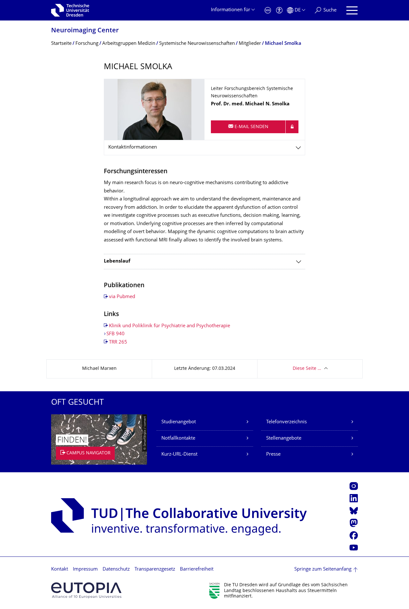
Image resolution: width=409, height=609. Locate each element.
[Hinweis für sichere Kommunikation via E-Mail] (292, 126)
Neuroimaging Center (85, 31)
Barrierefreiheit (196, 569)
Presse (273, 454)
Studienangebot (178, 422)
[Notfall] (267, 10)
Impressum (85, 569)
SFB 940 (115, 334)
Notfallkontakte (178, 438)
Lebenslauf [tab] (117, 261)
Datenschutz (116, 569)
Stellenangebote (283, 438)
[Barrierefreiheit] (279, 10)
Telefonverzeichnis (286, 422)
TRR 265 (118, 342)
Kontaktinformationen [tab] (132, 147)
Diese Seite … (307, 369)
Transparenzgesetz (155, 569)
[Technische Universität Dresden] (70, 10)
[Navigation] (352, 10)
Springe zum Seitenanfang (322, 569)
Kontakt (59, 569)
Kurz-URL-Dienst (179, 454)
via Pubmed (122, 297)
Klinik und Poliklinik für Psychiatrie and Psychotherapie (169, 326)
